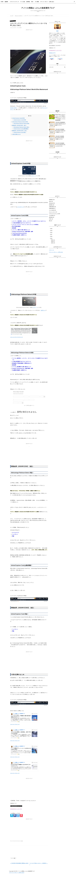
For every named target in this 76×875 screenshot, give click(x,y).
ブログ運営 (37, 1)
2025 (51, 228)
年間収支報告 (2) (52, 208)
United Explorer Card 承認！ (20, 132)
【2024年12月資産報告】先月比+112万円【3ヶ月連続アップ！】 (60, 131)
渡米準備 (28, 1)
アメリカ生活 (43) (52, 210)
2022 (51, 232)
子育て (32, 1)
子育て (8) (51, 218)
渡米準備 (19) (51, 217)
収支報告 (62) (51, 204)
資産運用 (6, 1)
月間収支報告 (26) (52, 206)
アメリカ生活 (22, 1)
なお (57, 30)
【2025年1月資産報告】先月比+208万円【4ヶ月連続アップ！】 (60, 124)
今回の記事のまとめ (16, 134)
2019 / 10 (53, 242)
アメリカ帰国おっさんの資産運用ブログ (38, 8)
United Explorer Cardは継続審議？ (21, 128)
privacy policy (13, 107)
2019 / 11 (53, 241)
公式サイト (33, 175)
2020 (51, 236)
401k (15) (51, 201)
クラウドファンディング (14, 1)
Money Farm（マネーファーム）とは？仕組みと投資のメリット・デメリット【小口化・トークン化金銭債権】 (60, 117)
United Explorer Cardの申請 (18, 118)
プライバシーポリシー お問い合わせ (16, 872)
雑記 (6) (50, 220)
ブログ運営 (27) (52, 215)
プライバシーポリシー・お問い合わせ (47, 1)
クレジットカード (13, 27)
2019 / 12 (53, 239)
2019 (51, 238)
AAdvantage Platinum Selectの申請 (20, 121)
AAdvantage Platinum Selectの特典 (21, 123)
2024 (51, 230)
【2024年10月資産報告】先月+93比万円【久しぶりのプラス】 (60, 145)
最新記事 (57, 110)
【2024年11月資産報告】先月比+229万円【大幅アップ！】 (59, 138)
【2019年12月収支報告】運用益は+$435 (19, 863)
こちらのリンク (20, 206)
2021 (51, 234)
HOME (2, 1)
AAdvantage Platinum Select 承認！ (21, 127)
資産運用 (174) (52, 199)
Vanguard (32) (52, 203)
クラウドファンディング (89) (54, 213)
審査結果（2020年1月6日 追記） (19, 125)
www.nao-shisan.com (15, 724)
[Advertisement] (29, 38)
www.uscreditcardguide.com (16, 337)
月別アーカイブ (57, 225)
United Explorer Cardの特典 (20, 119)
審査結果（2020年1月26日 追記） (19, 130)
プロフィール (51, 249)
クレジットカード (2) (53, 211)
